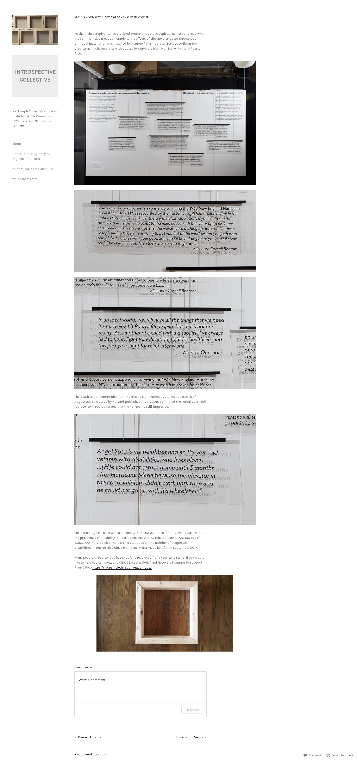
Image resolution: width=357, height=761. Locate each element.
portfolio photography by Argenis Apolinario (31, 156)
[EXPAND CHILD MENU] (53, 169)
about (16, 144)
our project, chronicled (29, 169)
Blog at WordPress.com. (90, 754)
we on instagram (24, 179)
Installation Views (189, 737)
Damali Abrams (89, 737)
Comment (192, 710)
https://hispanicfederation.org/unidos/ (122, 567)
